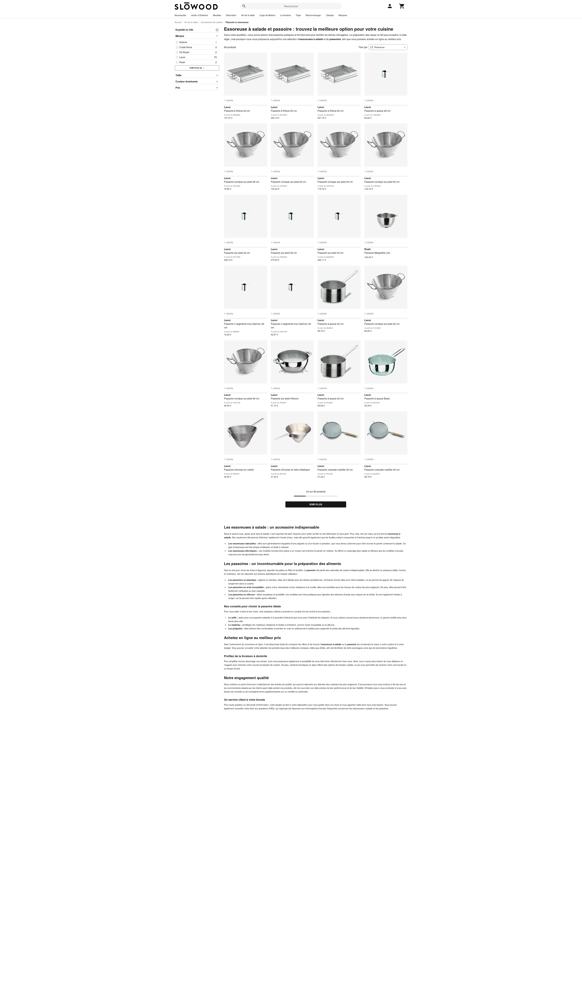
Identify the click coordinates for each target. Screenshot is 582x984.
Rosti (367, 249)
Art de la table (248, 15)
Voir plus (315, 504)
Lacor (227, 107)
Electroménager (313, 15)
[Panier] (402, 6)
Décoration (231, 15)
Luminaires (285, 15)
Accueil (178, 22)
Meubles (217, 15)
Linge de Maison (267, 15)
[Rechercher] (244, 6)
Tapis (298, 15)
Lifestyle (330, 15)
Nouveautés (180, 15)
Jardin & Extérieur (199, 15)
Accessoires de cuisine (212, 22)
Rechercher (291, 6)
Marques (343, 15)
